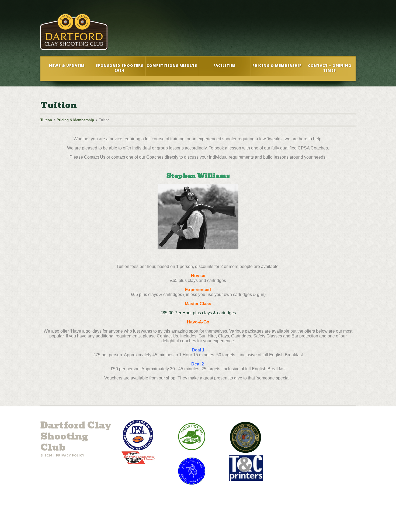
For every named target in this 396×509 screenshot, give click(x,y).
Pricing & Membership (277, 65)
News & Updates (67, 65)
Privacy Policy (70, 455)
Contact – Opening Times (329, 68)
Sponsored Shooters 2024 (119, 68)
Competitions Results (172, 65)
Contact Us (94, 157)
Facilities (224, 65)
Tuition (46, 120)
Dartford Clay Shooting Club (75, 436)
